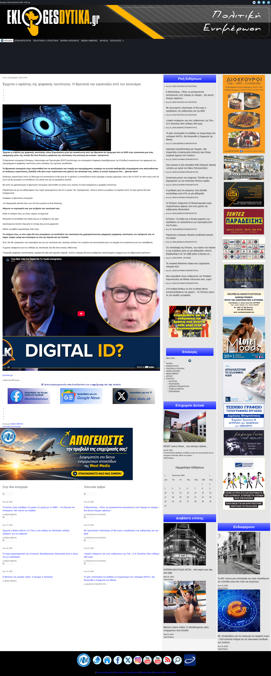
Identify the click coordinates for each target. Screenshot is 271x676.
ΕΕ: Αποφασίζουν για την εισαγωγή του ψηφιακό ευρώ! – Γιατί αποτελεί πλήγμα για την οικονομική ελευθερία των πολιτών (244, 639)
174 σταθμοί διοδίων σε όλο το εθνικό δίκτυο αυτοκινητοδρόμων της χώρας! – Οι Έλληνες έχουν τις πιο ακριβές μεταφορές (190, 292)
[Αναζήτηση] (268, 2)
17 (165, 497)
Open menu (170, 358)
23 (210, 497)
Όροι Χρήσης (119, 672)
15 (203, 493)
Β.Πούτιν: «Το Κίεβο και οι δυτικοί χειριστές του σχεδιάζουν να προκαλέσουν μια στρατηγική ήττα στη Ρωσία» (189, 222)
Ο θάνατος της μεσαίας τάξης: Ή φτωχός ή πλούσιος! (28, 577)
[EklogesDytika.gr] (135, 21)
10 (165, 493)
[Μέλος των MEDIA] (189, 660)
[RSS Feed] (259, 2)
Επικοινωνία (158, 672)
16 (210, 493)
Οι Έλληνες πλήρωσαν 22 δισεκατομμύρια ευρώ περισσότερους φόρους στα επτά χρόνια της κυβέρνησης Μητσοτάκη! (189, 206)
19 (180, 497)
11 (173, 493)
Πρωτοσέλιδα (170, 672)
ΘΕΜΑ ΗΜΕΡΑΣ (17, 424)
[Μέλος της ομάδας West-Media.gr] (254, 2)
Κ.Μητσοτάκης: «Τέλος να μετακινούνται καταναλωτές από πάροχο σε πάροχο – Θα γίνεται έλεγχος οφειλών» (190, 95)
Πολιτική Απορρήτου (104, 672)
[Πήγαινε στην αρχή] (97, 660)
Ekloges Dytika (146, 672)
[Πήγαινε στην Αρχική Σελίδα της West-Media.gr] (83, 660)
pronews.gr (8, 375)
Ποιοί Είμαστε (132, 672)
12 (180, 493)
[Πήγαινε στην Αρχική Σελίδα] (107, 660)
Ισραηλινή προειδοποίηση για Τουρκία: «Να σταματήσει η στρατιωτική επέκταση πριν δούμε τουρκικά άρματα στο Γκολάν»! (188, 152)
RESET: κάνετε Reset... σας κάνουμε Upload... (186, 446)
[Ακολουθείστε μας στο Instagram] (137, 660)
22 (203, 497)
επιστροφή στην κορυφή (12, 426)
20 (188, 497)
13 (188, 493)
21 (195, 497)
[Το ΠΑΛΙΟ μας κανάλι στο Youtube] (147, 660)
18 (173, 497)
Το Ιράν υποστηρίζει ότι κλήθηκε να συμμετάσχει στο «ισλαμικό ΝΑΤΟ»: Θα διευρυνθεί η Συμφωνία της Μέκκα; (190, 136)
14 (195, 493)
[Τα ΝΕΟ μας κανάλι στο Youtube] (157, 660)
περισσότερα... (169, 458)
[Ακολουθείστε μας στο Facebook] (263, 2)
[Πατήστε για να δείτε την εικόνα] (57, 127)
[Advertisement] (135, 58)
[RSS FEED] (167, 660)
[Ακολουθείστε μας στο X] (127, 660)
